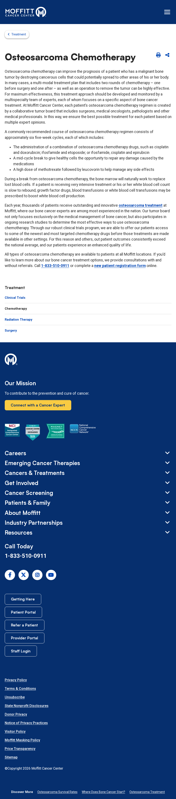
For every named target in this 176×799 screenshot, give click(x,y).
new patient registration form (120, 266)
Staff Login (20, 651)
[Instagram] (37, 575)
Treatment (18, 34)
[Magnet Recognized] (55, 433)
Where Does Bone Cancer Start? (103, 792)
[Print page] (158, 55)
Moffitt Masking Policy (22, 740)
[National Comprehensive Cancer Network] (83, 433)
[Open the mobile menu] (167, 12)
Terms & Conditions (20, 689)
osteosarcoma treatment (140, 205)
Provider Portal (24, 637)
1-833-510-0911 (55, 266)
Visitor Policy (15, 731)
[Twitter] (23, 575)
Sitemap (11, 757)
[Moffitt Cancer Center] (26, 12)
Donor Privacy (16, 714)
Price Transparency (20, 749)
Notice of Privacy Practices (26, 723)
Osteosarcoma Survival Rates (57, 792)
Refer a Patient (24, 625)
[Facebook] (10, 575)
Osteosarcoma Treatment (147, 792)
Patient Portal (23, 612)
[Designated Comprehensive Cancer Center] (12, 433)
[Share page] (167, 55)
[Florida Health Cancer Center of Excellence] (33, 433)
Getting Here (23, 599)
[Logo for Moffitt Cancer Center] (88, 360)
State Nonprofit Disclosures (27, 706)
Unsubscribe (15, 697)
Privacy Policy (16, 680)
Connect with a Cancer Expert (38, 405)
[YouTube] (51, 575)
